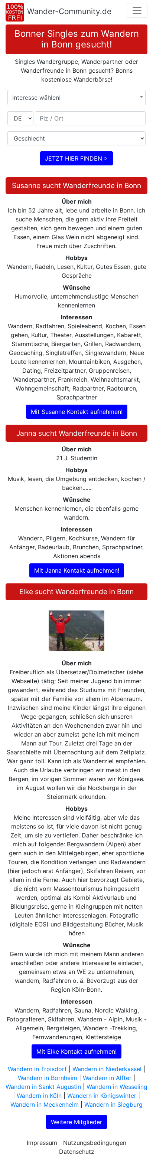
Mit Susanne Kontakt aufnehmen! (77, 411)
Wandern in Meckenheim (44, 1104)
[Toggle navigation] (137, 10)
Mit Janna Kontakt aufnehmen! (76, 570)
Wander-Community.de (69, 11)
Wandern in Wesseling (117, 1086)
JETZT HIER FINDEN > (76, 158)
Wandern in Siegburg (113, 1104)
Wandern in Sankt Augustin (43, 1086)
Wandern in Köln (39, 1095)
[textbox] (76, 97)
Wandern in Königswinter (101, 1095)
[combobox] (76, 97)
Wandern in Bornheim (47, 1077)
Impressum (42, 1142)
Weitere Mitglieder (76, 1122)
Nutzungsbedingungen (94, 1142)
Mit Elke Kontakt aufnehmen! (76, 1051)
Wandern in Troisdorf (37, 1069)
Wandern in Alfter (107, 1077)
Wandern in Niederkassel (106, 1069)
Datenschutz (76, 1151)
